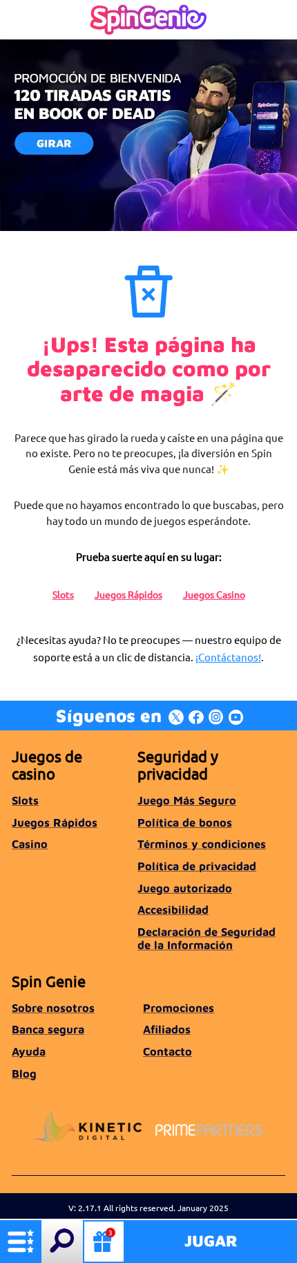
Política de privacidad (196, 865)
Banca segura (48, 1028)
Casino (30, 843)
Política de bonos (184, 822)
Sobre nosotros (53, 1007)
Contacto (167, 1051)
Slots (63, 594)
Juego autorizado (184, 887)
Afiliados (167, 1028)
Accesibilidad (173, 909)
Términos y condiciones (201, 843)
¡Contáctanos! (228, 656)
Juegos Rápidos (128, 594)
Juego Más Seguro (186, 799)
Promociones (178, 1007)
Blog (24, 1073)
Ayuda (29, 1051)
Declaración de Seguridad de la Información (206, 938)
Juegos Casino (214, 594)
